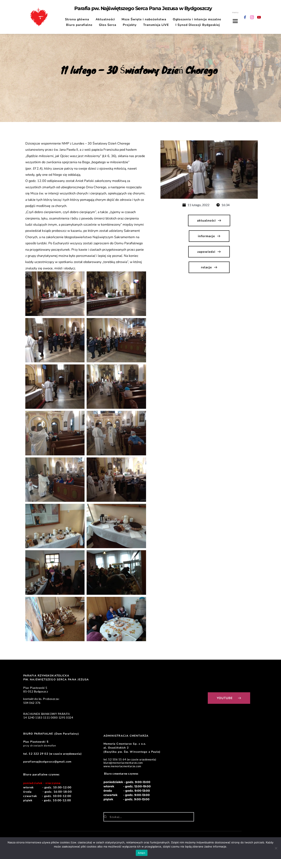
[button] (55, 293)
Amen (141, 852)
